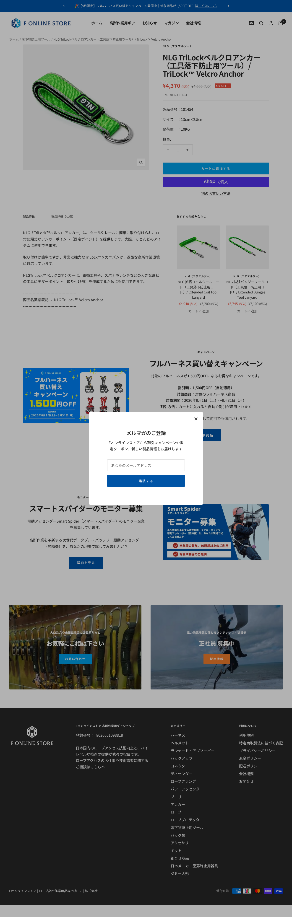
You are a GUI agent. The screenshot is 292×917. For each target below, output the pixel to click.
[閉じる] (196, 418)
